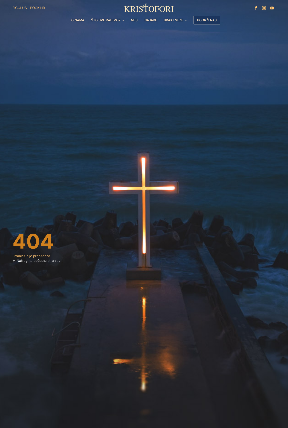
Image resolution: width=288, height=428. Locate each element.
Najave (150, 20)
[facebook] (256, 8)
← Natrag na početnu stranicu (36, 260)
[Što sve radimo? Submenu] (124, 20)
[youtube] (272, 8)
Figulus (19, 8)
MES (134, 20)
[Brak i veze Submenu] (186, 20)
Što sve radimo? (105, 20)
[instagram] (264, 8)
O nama (77, 20)
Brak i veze (173, 20)
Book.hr (37, 8)
